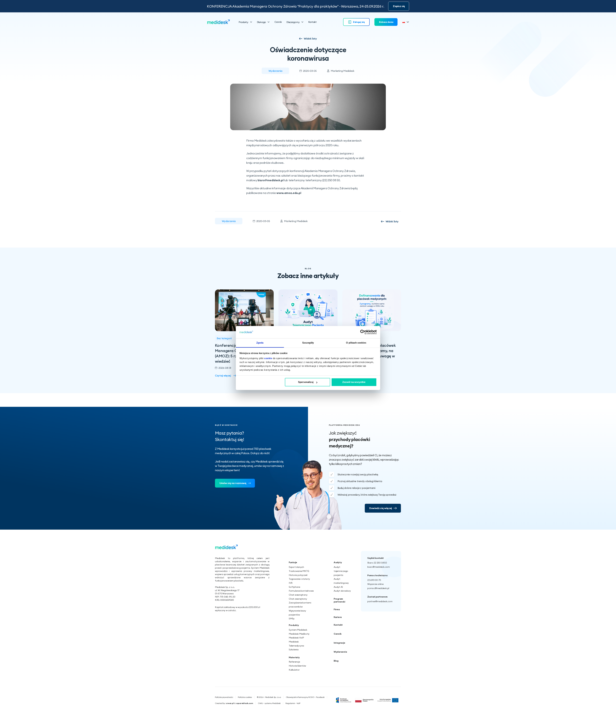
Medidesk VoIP (296, 637)
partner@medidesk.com (379, 601)
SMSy (292, 618)
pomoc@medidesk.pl (378, 588)
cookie (268, 358)
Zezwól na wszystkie (353, 382)
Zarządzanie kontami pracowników (300, 604)
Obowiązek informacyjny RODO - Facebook (305, 697)
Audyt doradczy (342, 590)
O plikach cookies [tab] (356, 342)
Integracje (339, 642)
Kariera (338, 617)
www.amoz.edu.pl (288, 193)
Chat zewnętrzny (298, 598)
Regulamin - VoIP (293, 703)
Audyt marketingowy (341, 580)
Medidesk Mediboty (299, 633)
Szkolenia (294, 649)
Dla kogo (261, 22)
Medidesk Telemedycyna (296, 643)
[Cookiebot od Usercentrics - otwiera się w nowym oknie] (363, 332)
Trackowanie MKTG (299, 571)
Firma (337, 609)
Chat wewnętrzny (298, 594)
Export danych (296, 567)
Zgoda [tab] (260, 342)
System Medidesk (298, 629)
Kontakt (312, 21)
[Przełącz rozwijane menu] (251, 22)
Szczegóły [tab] (308, 342)
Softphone (294, 586)
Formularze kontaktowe (301, 590)
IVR (290, 582)
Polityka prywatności (224, 697)
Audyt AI (338, 586)
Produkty (243, 22)
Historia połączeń (298, 575)
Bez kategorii (224, 338)
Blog (336, 660)
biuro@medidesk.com (378, 566)
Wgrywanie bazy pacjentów (297, 612)
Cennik (278, 21)
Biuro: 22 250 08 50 (377, 562)
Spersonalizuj (305, 382)
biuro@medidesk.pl (271, 180)
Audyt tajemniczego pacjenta (341, 571)
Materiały (294, 657)
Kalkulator (294, 669)
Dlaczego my (293, 22)
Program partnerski (339, 600)
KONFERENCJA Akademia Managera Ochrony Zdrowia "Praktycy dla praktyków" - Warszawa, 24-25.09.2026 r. (295, 6)
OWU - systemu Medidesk (269, 703)
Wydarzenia (275, 70)
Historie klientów (297, 665)
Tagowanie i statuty (299, 578)
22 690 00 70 (374, 580)
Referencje (294, 661)
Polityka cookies (245, 697)
